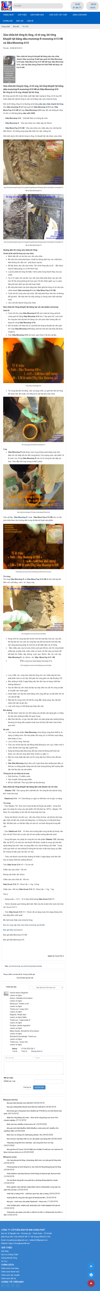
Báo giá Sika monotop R (12, 930)
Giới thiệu (5, 1251)
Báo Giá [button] (19, 21)
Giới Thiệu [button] (22, 15)
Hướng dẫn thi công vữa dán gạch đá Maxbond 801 (26, 1198)
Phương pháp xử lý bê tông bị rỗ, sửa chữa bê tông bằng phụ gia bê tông (34, 1167)
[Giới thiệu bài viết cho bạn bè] (53, 51)
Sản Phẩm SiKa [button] (37, 15)
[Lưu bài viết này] (62, 51)
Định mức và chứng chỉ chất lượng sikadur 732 (24, 1135)
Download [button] (8, 21)
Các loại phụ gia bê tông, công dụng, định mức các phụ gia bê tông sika (34, 1160)
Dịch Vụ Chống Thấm (9, 1254)
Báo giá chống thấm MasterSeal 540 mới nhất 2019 (26, 1107)
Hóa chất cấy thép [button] (58, 15)
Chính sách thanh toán (10, 1272)
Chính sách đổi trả (8, 1278)
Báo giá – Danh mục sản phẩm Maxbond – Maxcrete (27, 1201)
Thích (23, 1051)
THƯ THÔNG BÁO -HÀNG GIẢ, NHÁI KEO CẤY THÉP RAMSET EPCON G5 (33, 1205)
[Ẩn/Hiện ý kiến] (31, 987)
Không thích (36, 1051)
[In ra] (57, 51)
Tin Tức (4, 1261)
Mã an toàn (8, 1078)
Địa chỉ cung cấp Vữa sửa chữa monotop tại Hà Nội (24, 925)
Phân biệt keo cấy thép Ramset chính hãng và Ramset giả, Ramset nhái (33, 1173)
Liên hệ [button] (30, 21)
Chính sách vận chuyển (10, 1275)
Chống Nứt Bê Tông (9, 1258)
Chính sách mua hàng (10, 1268)
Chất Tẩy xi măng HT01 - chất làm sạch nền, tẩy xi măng (28, 1194)
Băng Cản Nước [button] (80, 15)
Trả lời (14, 1051)
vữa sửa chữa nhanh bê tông (51, 104)
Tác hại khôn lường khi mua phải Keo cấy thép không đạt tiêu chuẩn (32, 1180)
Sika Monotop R (12, 123)
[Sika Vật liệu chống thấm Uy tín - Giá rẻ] (6, 6)
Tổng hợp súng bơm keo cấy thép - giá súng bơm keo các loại (30, 1143)
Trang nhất (8, 15)
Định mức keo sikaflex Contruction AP (21, 1124)
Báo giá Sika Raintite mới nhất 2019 (20, 1103)
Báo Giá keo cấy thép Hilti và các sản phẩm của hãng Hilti (29, 1139)
